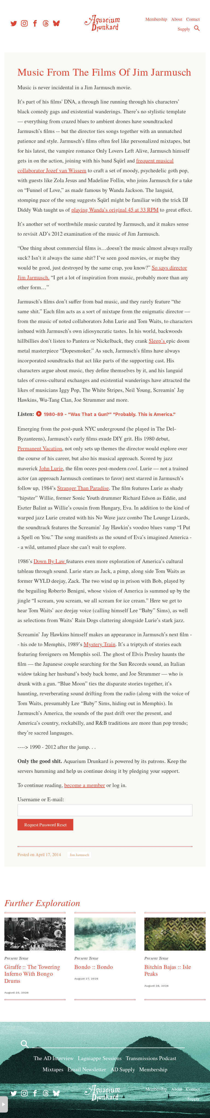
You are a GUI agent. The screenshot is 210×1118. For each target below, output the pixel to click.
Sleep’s (157, 340)
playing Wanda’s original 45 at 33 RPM (115, 209)
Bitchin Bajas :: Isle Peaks (167, 970)
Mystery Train (99, 644)
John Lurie (51, 468)
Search (197, 28)
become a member (84, 785)
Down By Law (50, 561)
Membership (156, 19)
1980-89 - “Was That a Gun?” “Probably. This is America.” (110, 414)
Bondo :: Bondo (93, 967)
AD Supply (122, 1069)
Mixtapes (53, 1069)
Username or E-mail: (41, 799)
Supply (184, 29)
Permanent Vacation (40, 448)
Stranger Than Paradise (83, 488)
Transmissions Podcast (151, 1058)
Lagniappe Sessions (100, 1058)
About (176, 19)
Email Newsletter (87, 1069)
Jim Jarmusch (79, 854)
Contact (193, 19)
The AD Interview (54, 1058)
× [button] (4, 1104)
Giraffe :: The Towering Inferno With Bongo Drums (32, 973)
